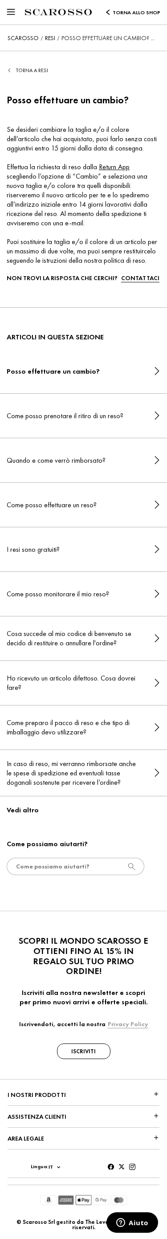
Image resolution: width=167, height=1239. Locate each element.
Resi (50, 38)
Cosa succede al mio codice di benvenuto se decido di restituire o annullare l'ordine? (69, 638)
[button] (11, 10)
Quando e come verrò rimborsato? (56, 460)
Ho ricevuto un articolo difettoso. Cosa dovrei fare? (71, 682)
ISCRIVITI (83, 1051)
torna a (32, 70)
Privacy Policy (128, 1024)
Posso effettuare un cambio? (53, 371)
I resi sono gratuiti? (33, 549)
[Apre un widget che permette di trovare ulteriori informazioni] (132, 1223)
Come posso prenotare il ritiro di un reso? (65, 415)
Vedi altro (23, 810)
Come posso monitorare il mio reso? (58, 594)
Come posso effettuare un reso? (52, 504)
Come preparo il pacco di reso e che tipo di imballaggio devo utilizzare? (68, 727)
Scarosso (23, 38)
